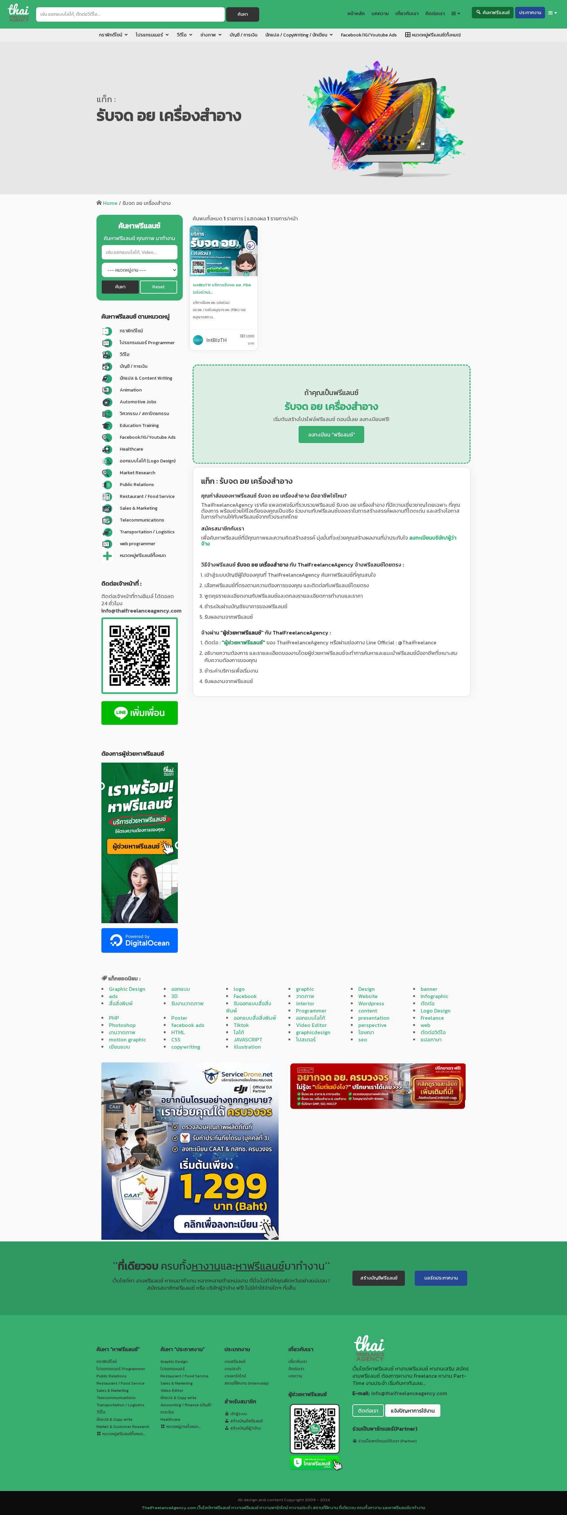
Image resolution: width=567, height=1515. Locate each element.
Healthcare (170, 1419)
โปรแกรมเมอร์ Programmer (120, 1369)
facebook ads (187, 1025)
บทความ (295, 1376)
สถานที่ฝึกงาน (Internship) (246, 1383)
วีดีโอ (101, 1412)
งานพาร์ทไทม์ (235, 1376)
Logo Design (436, 1010)
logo (239, 989)
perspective (372, 1025)
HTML (178, 1032)
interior (305, 1003)
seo (362, 1039)
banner (429, 989)
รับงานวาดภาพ (187, 1003)
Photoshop (122, 1025)
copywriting (185, 1047)
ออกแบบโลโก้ (310, 1018)
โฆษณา (366, 1032)
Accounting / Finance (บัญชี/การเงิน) (186, 1408)
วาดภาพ (305, 996)
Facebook (245, 996)
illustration (247, 1047)
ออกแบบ (180, 989)
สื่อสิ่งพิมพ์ (121, 1003)
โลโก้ (239, 1032)
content (367, 1010)
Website (368, 996)
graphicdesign (313, 1032)
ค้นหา (243, 14)
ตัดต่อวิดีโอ (433, 1032)
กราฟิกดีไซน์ (106, 1362)
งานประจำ (232, 1369)
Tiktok (241, 1025)
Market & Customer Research (122, 1427)
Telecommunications (116, 1398)
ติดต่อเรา (296, 1369)
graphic (305, 989)
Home (110, 203)
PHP (114, 1018)
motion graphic (127, 1039)
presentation (373, 1018)
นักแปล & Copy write (114, 1419)
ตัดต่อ (427, 1003)
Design (366, 989)
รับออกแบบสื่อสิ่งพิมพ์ (248, 1006)
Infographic (434, 996)
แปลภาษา (431, 1039)
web (425, 1025)
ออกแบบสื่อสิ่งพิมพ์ (255, 1018)
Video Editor (311, 1025)
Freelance (432, 1018)
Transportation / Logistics (120, 1405)
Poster (179, 1018)
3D (174, 996)
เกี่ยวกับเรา (297, 1362)
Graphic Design (127, 989)
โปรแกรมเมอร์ (172, 1369)
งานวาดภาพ (122, 1032)
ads (113, 996)
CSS (175, 1039)
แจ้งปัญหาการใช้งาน (413, 1411)
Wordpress (371, 1003)
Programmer (311, 1010)
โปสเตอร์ (306, 1039)
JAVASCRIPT (248, 1039)
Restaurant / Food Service (120, 1383)
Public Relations (111, 1376)
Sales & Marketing (112, 1390)
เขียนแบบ (119, 1047)
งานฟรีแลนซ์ (234, 1362)
